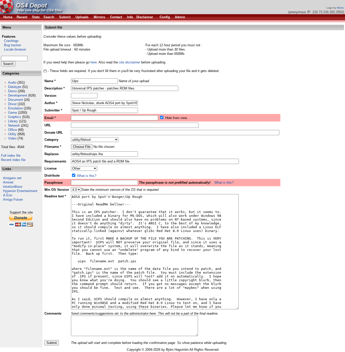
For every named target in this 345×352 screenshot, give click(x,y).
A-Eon (7, 195)
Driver (12, 104)
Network (14, 125)
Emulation (15, 108)
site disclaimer (129, 62)
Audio (12, 82)
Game (12, 112)
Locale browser (13, 49)
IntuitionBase (12, 187)
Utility (12, 134)
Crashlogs (10, 41)
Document (15, 100)
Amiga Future (13, 199)
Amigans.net (12, 178)
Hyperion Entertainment (20, 191)
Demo (12, 91)
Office (12, 130)
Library (13, 121)
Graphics (14, 117)
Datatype (14, 87)
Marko (340, 7)
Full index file (10, 155)
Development (17, 95)
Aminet (8, 182)
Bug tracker (11, 45)
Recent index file (13, 160)
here (93, 62)
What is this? (86, 176)
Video (12, 138)
